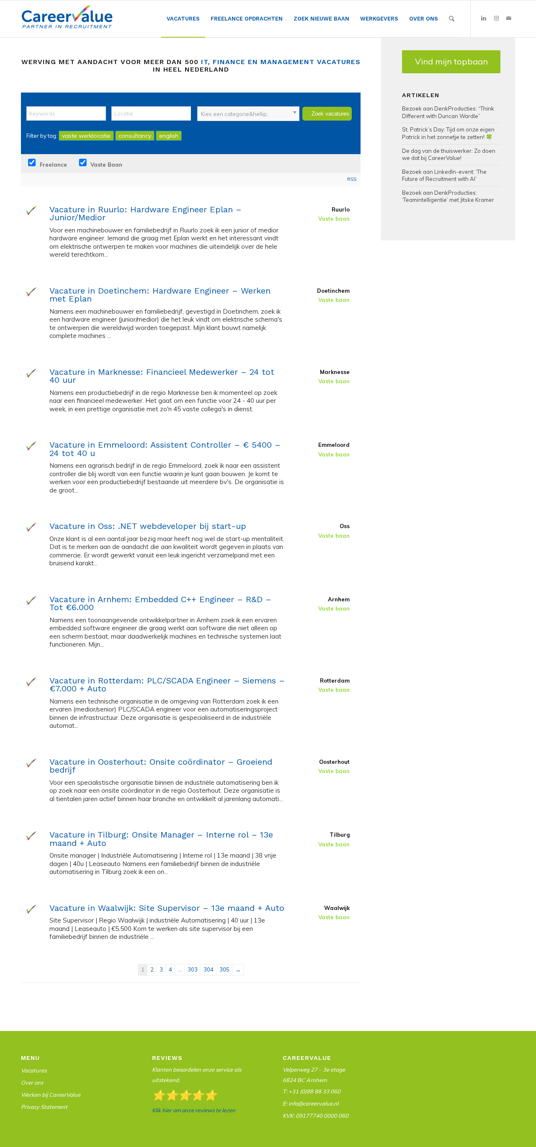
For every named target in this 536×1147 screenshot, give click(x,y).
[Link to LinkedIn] (483, 18)
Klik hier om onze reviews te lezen (193, 1110)
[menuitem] (183, 19)
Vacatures (33, 1070)
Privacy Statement (44, 1106)
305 (224, 969)
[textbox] (248, 114)
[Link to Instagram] (496, 18)
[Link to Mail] (508, 18)
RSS (351, 179)
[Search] (451, 18)
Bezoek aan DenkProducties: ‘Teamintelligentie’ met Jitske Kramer (448, 196)
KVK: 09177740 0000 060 (315, 1115)
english (168, 135)
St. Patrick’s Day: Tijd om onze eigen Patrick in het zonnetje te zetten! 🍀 (448, 133)
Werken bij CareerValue (50, 1094)
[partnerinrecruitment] (67, 21)
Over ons (32, 1082)
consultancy (135, 135)
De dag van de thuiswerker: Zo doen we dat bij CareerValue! (448, 154)
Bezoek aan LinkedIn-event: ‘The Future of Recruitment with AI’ (444, 175)
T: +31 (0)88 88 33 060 (311, 1091)
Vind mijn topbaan (451, 61)
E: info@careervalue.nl (310, 1103)
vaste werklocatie (86, 135)
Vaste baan (105, 164)
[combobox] (248, 113)
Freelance (52, 164)
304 (209, 969)
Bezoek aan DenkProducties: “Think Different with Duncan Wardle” (448, 112)
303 (193, 969)
